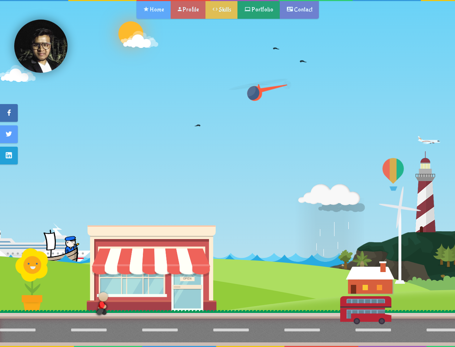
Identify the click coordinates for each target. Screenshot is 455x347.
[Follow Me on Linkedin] (9, 155)
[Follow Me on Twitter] (9, 134)
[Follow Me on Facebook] (9, 113)
